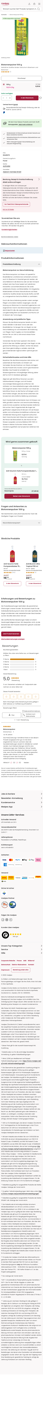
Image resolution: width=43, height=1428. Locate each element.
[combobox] (21, 9)
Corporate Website (8, 961)
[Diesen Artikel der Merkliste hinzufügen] (40, 98)
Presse (19, 961)
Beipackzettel (10, 250)
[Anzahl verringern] (3, 98)
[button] (16, 204)
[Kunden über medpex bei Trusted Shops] (12, 935)
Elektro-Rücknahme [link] (19, 965)
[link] (4, 904)
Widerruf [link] (31, 961)
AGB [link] (24, 961)
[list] (21, 36)
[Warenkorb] (34, 4)
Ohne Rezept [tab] (22, 78)
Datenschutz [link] (5, 965)
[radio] (4, 84)
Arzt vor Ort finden (8, 209)
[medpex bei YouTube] (10, 919)
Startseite (4, 14)
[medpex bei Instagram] (6, 919)
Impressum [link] (5, 970)
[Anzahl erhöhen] (10, 98)
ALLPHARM (6, 166)
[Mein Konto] (29, 4)
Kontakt (31, 965)
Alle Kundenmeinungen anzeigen (13, 639)
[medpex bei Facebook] (2, 919)
